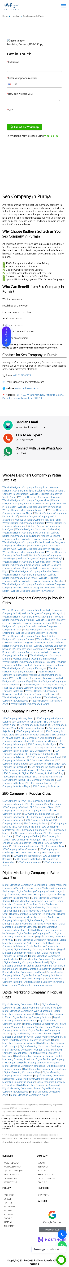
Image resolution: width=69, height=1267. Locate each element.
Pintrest (8, 1211)
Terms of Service (47, 1178)
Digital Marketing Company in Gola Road (35, 949)
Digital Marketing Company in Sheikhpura (44, 1024)
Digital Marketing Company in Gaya (22, 1072)
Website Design (11, 1163)
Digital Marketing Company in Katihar (33, 1056)
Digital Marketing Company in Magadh (42, 1008)
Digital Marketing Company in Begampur (41, 969)
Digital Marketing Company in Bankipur (22, 978)
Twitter (8, 1203)
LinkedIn (8, 1199)
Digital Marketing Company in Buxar (34, 1079)
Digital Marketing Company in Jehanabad (23, 1066)
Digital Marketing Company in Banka (21, 1088)
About (41, 1163)
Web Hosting (10, 1182)
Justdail (8, 1222)
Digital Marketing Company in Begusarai (38, 1085)
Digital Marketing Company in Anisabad (42, 975)
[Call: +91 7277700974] (62, 1234)
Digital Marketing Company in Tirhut (21, 1004)
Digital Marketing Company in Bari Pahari (23, 972)
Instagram (9, 1207)
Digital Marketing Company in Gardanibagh (42, 959)
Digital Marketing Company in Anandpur (31, 985)
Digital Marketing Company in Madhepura (41, 1046)
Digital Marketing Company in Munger (22, 1050)
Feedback (43, 1167)
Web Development (13, 1167)
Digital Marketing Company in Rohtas (32, 1033)
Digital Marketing (13, 1171)
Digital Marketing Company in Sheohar (24, 1027)
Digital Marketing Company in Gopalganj (44, 1069)
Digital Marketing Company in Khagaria (38, 1062)
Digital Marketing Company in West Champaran (27, 1011)
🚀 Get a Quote (6, 336)
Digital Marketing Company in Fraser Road (26, 962)
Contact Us (44, 1171)
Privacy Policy (45, 1175)
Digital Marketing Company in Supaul (32, 1017)
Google (8, 1218)
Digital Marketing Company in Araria (29, 1095)
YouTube (8, 1214)
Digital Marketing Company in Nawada (30, 1040)
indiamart (9, 1226)
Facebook (9, 1195)
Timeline (42, 1182)
